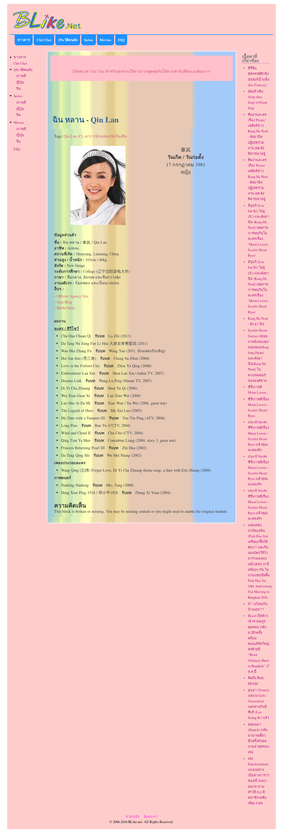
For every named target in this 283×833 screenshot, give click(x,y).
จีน (18, 88)
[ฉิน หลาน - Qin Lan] (97, 223)
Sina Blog (64, 301)
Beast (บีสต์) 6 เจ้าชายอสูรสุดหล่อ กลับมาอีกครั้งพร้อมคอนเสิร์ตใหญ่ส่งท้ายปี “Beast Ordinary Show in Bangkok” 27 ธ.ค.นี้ (258, 643)
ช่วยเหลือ (132, 816)
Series (88, 39)
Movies (105, 39)
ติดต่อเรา (151, 816)
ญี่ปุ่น (20, 82)
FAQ (121, 39)
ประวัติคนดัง (67, 39)
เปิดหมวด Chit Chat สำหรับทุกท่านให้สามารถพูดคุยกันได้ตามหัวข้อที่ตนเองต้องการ (141, 71)
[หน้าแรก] (47, 30)
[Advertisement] (141, 98)
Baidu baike (66, 307)
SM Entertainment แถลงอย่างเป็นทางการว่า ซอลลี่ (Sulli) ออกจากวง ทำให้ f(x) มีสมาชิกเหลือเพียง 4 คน (258, 780)
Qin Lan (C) (73, 136)
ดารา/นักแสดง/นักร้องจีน (106, 136)
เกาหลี (21, 75)
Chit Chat (44, 39)
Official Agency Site (72, 296)
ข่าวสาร (23, 39)
